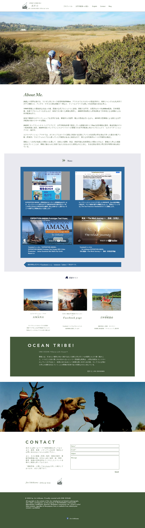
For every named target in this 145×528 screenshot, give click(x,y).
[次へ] (133, 48)
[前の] (12, 48)
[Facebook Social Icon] (67, 518)
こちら (47, 466)
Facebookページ (46, 264)
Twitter (63, 264)
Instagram (57, 264)
